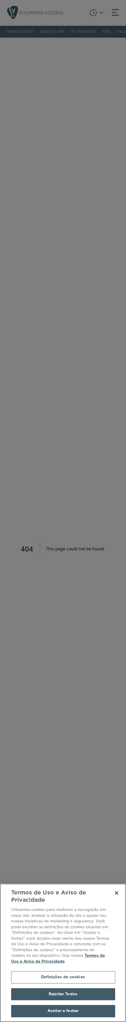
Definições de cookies (63, 977)
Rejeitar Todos (63, 994)
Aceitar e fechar (63, 1011)
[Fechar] (116, 893)
